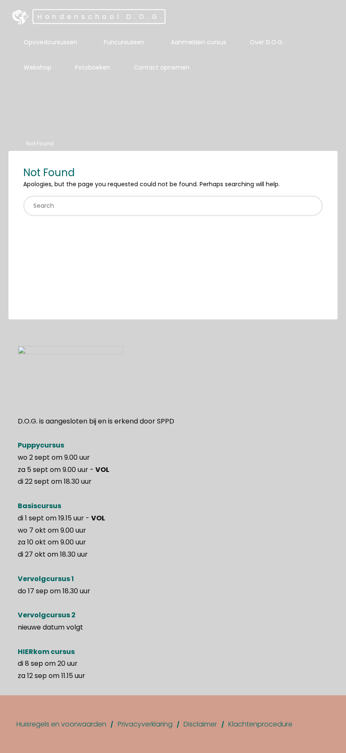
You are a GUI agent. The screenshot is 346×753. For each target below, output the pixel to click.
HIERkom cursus (46, 652)
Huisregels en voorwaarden (61, 724)
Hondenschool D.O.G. (101, 16)
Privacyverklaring (145, 724)
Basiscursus (39, 506)
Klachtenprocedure (260, 724)
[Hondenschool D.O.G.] (21, 17)
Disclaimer (200, 724)
